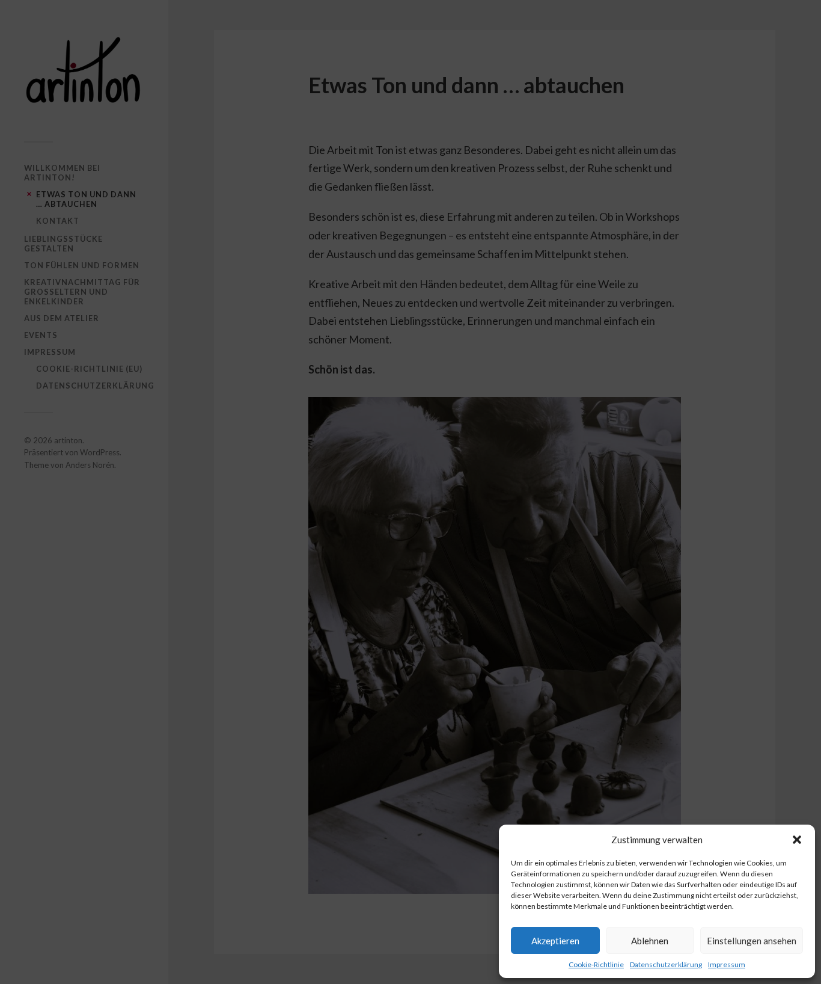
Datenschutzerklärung (666, 964)
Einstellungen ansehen (751, 940)
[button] (797, 840)
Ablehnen (649, 940)
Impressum (726, 964)
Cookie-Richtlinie (596, 964)
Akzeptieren (555, 940)
